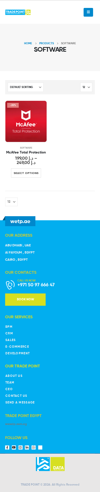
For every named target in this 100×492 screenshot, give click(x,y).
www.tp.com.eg (16, 424)
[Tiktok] (40, 447)
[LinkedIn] (27, 447)
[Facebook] (7, 447)
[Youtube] (14, 447)
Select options (26, 173)
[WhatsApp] (34, 447)
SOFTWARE (26, 148)
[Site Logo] (18, 12)
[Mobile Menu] (88, 12)
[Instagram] (20, 447)
